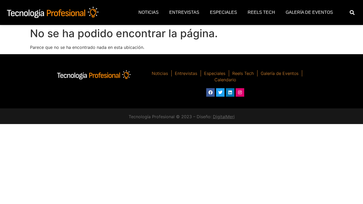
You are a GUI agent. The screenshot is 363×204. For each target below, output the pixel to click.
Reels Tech (261, 12)
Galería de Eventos (309, 12)
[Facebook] (210, 92)
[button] (352, 12)
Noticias (148, 12)
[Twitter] (220, 92)
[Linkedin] (230, 92)
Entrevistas (184, 12)
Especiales (223, 12)
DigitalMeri (224, 116)
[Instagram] (240, 92)
